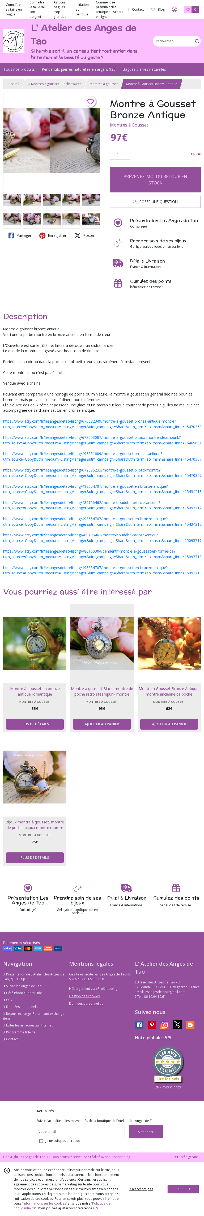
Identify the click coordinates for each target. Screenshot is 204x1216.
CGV (8, 1000)
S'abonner (146, 1132)
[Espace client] (174, 9)
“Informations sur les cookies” (44, 1203)
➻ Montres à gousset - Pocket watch (54, 84)
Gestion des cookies (84, 996)
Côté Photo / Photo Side (23, 993)
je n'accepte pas (141, 1189)
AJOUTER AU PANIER (102, 724)
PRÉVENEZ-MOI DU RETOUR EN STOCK (155, 180)
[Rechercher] (197, 41)
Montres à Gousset (129, 125)
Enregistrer (56, 235)
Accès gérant (188, 1157)
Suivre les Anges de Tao (23, 986)
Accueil (13, 84)
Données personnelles (22, 1006)
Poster (88, 235)
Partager (23, 235)
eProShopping (119, 1157)
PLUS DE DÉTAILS (34, 724)
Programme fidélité (20, 1032)
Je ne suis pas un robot (63, 1140)
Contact (138, 9)
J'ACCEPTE (183, 1189)
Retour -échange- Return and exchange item (33, 1016)
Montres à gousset (104, 84)
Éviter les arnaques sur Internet (29, 1025)
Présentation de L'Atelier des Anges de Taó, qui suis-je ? (33, 976)
